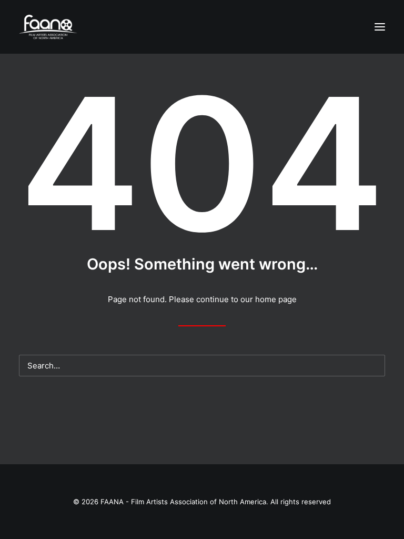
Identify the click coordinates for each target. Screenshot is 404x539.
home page (276, 299)
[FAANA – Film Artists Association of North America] (48, 26)
